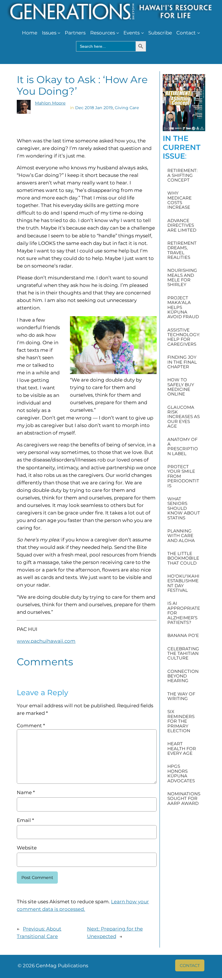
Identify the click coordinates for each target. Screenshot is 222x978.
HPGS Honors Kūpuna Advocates (181, 773)
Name (26, 792)
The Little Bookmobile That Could (183, 558)
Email (25, 820)
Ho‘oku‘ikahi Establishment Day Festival (183, 583)
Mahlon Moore (50, 103)
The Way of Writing (181, 696)
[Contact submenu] (198, 32)
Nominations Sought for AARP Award (183, 799)
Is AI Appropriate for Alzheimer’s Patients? (183, 613)
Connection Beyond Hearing (183, 676)
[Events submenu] (142, 32)
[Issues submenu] (59, 32)
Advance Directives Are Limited (181, 225)
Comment (31, 725)
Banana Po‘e (183, 635)
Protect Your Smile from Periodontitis (183, 476)
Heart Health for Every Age (181, 748)
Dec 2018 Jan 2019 (94, 107)
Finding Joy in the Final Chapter (182, 362)
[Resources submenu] (117, 32)
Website (27, 848)
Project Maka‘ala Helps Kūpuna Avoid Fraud (183, 307)
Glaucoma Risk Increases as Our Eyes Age (183, 417)
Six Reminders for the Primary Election (181, 721)
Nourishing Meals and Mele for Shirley (182, 277)
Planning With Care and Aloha (181, 536)
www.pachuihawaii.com (46, 641)
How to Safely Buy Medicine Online (180, 387)
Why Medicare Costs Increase (179, 200)
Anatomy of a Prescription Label (182, 446)
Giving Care (127, 107)
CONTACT (190, 965)
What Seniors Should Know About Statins (183, 508)
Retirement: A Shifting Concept (182, 175)
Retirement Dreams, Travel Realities (182, 250)
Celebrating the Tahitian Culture (183, 653)
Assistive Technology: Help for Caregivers (183, 337)
